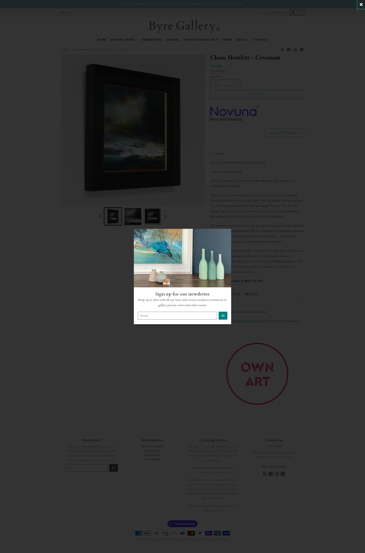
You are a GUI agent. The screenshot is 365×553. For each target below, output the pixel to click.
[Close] (361, 4)
